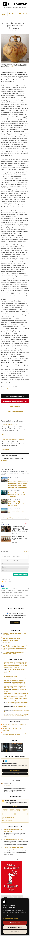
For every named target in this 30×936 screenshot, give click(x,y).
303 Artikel (5, 449)
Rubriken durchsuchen (8, 817)
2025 (11, 810)
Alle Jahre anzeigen (7, 820)
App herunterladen (15, 770)
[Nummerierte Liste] (9, 560)
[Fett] (2, 560)
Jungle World (4, 389)
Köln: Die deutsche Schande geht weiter (13, 839)
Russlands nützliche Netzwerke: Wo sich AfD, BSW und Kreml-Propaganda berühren (15, 637)
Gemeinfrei (11, 66)
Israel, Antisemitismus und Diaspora (13, 439)
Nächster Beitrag (22, 518)
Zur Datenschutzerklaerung (10, 918)
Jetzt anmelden (15, 622)
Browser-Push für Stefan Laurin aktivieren (15, 401)
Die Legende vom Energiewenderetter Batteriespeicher (13, 830)
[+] (18, 560)
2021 (11, 814)
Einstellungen (15, 931)
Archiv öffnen (15, 806)
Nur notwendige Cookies (15, 927)
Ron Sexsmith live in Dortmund (10, 640)
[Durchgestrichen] (8, 560)
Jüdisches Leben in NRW (9, 424)
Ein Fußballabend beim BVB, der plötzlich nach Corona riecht (14, 634)
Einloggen (4, 460)
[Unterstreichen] (6, 560)
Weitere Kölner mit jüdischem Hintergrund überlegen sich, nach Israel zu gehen (18, 503)
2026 (5, 810)
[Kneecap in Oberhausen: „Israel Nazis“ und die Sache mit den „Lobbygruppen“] (4, 492)
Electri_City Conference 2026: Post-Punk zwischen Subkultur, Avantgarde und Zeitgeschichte (16, 645)
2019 (24, 814)
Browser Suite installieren (15, 773)
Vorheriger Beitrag (8, 518)
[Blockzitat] (13, 560)
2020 (18, 814)
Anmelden (26, 551)
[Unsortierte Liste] (11, 560)
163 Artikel (5, 434)
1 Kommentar (24, 31)
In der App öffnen (15, 406)
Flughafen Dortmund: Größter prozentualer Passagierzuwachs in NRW (13, 653)
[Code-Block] (15, 560)
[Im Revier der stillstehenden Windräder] (4, 510)
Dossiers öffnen (6, 818)
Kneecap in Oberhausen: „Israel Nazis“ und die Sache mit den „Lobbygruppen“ (17, 494)
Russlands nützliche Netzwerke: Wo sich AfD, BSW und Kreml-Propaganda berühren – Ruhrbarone (15, 680)
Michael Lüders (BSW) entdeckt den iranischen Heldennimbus (14, 649)
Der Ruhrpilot (6, 642)
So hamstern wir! (8, 785)
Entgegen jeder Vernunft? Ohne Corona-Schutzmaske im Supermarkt (14, 848)
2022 (5, 814)
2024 (18, 810)
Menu (3, 14)
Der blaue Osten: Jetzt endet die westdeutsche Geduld (14, 725)
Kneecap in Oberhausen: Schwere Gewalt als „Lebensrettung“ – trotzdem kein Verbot (14, 671)
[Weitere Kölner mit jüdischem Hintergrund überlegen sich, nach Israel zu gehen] (4, 501)
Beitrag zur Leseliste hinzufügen (15, 396)
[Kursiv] (4, 560)
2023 (24, 810)
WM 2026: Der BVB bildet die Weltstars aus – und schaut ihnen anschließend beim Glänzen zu (16, 665)
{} (16, 560)
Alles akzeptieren (15, 922)
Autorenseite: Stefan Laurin (15, 411)
